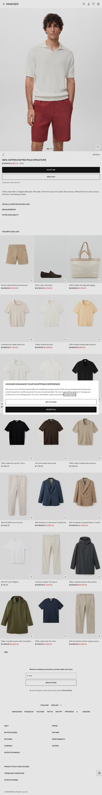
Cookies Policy (70, 394)
